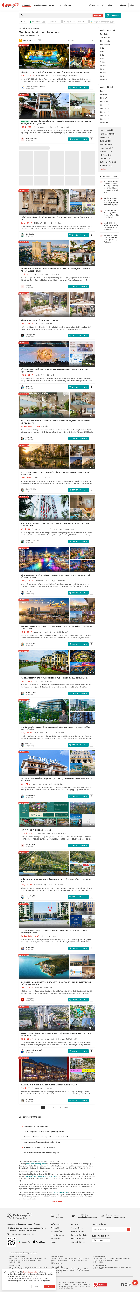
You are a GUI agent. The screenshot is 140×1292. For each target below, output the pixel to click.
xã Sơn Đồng (53, 1176)
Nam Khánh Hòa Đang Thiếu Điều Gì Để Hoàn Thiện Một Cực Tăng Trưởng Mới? (111, 238)
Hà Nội (105, 137)
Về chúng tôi (55, 1228)
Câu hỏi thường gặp (57, 1235)
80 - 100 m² (104, 101)
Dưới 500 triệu (105, 37)
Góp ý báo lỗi (55, 1238)
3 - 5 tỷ (102, 55)
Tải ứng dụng (94, 5)
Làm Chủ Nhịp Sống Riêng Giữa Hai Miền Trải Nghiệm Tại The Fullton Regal (111, 226)
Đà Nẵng (105, 141)
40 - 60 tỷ (103, 76)
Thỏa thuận (104, 34)
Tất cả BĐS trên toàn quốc (32, 28)
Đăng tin (133, 5)
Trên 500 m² (104, 122)
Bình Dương (106, 144)
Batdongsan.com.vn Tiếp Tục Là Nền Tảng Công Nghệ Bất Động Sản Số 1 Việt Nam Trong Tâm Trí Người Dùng (111, 186)
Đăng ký (123, 5)
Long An (105, 158)
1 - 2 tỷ (102, 48)
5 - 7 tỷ (102, 58)
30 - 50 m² (103, 94)
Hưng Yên (106, 165)
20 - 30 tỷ (103, 69)
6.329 (66, 1107)
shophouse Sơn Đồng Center (36, 1164)
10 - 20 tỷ (103, 65)
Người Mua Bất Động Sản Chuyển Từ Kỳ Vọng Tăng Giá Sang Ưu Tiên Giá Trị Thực (111, 201)
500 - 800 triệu (105, 41)
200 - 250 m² (104, 112)
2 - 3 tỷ (102, 51)
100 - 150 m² (104, 105)
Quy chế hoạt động (77, 1231)
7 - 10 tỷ (102, 62)
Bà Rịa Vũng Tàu (108, 162)
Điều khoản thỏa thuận (79, 1235)
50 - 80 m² (103, 98)
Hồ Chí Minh (107, 134)
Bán (20, 28)
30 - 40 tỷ (103, 72)
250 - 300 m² (104, 115)
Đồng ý (49, 1287)
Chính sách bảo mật (78, 1238)
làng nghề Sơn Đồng (61, 1192)
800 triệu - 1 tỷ (105, 44)
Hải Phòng (106, 155)
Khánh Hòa (106, 148)
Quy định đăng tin (77, 1228)
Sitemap (53, 1242)
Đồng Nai (106, 151)
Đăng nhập (112, 5)
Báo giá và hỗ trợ (56, 1231)
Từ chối (36, 1287)
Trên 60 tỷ (103, 79)
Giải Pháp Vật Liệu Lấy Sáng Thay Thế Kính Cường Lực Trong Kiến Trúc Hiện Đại (111, 214)
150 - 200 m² (104, 108)
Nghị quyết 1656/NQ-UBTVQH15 (37, 1176)
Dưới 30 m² (104, 91)
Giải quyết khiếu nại (78, 1242)
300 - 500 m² (104, 119)
